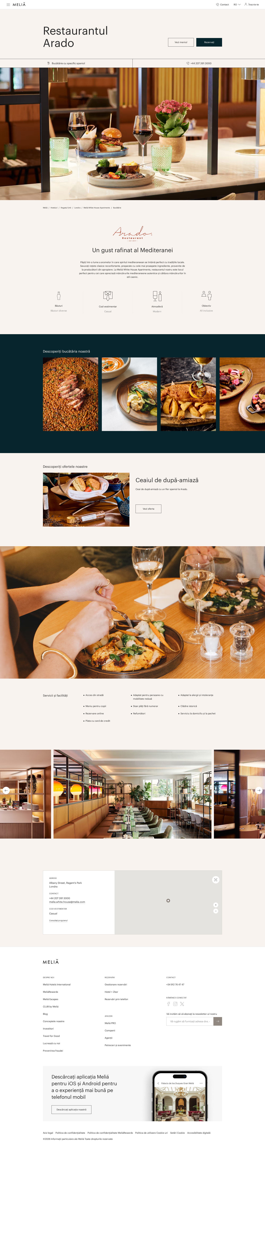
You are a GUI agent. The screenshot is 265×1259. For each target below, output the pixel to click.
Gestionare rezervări (116, 984)
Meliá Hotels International (57, 984)
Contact (171, 977)
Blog (45, 1013)
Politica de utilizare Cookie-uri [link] (151, 1132)
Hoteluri (54, 208)
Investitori (48, 1028)
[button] (168, 900)
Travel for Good (51, 1036)
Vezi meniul (181, 42)
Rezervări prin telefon (116, 999)
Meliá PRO (110, 1023)
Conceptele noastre (53, 1021)
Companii (110, 1030)
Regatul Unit (66, 208)
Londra (77, 208)
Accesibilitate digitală (198, 1132)
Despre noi (48, 977)
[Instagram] (175, 1004)
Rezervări (110, 977)
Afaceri (109, 1016)
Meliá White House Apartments (97, 208)
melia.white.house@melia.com (67, 901)
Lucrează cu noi (51, 1043)
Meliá (45, 208)
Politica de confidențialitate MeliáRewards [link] (110, 1132)
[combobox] (237, 4)
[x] (182, 1004)
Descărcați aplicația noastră (71, 1109)
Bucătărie (117, 208)
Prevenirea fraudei (53, 1050)
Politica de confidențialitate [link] (70, 1132)
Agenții (108, 1037)
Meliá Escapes (50, 999)
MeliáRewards (50, 991)
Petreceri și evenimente (118, 1045)
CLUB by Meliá (50, 1006)
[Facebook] (168, 1004)
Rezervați (209, 42)
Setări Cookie (177, 1132)
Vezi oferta (148, 508)
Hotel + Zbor (111, 991)
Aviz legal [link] (48, 1132)
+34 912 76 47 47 (175, 984)
